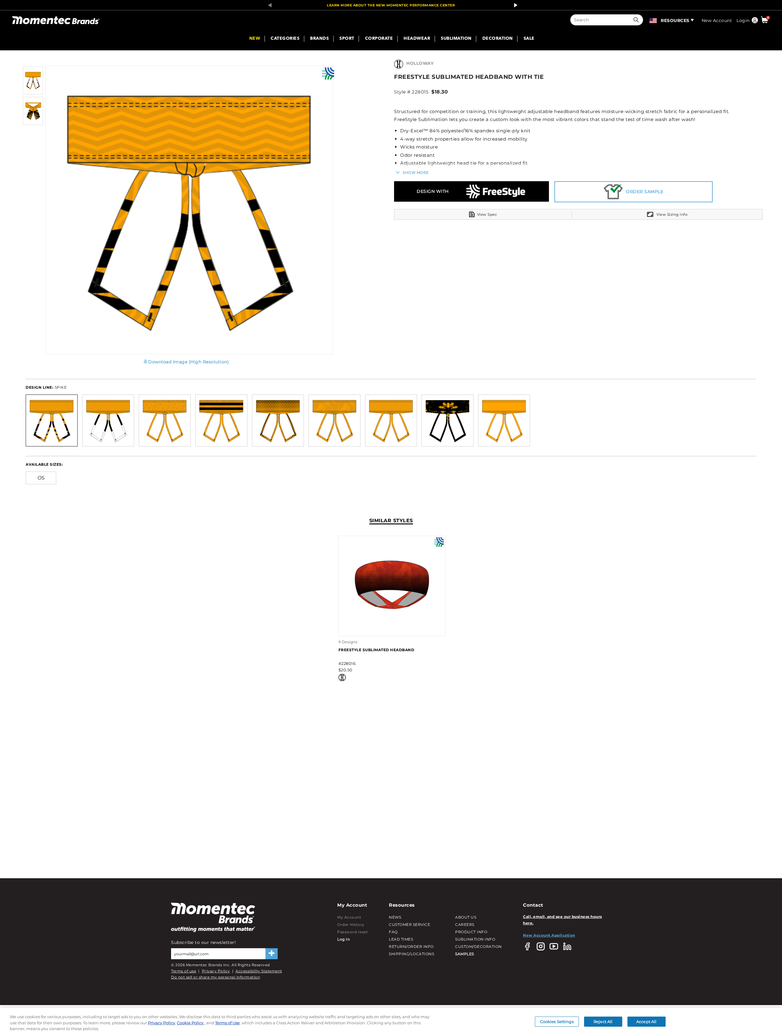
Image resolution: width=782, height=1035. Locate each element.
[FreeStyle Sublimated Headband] (392, 629)
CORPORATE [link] (379, 38)
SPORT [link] (346, 38)
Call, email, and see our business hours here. (562, 919)
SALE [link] (529, 38)
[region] (391, 1021)
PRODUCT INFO (471, 932)
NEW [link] (254, 38)
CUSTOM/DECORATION (478, 946)
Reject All (603, 1021)
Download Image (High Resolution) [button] (188, 361)
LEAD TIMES (401, 939)
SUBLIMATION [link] (456, 38)
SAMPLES (464, 954)
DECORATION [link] (497, 38)
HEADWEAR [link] (417, 38)
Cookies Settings (557, 1021)
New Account (717, 20)
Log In (343, 939)
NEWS (395, 917)
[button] (637, 20)
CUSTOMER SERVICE (409, 924)
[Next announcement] (514, 5)
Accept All (646, 1021)
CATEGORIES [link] (285, 38)
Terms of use (183, 971)
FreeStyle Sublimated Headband (376, 650)
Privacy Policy (216, 971)
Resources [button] (675, 20)
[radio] (51, 420)
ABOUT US (465, 917)
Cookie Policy (190, 1022)
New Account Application (549, 935)
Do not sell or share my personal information (215, 977)
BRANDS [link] (319, 38)
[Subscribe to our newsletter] (271, 953)
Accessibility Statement (259, 971)
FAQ (393, 932)
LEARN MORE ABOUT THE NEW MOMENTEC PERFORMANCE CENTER (391, 5)
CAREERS (464, 924)
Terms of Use (227, 1022)
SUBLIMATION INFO (475, 939)
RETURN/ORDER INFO (411, 946)
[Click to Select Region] (653, 19)
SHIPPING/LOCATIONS (411, 954)
